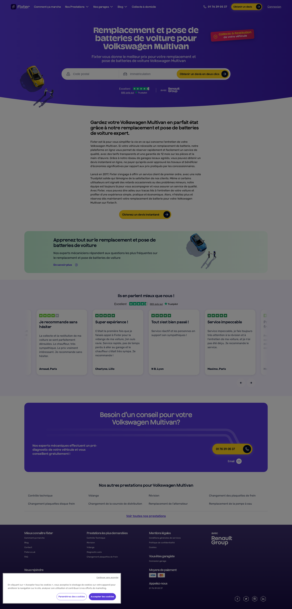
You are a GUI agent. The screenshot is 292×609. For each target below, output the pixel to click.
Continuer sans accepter (107, 577)
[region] (62, 588)
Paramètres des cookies (71, 596)
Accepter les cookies (102, 596)
